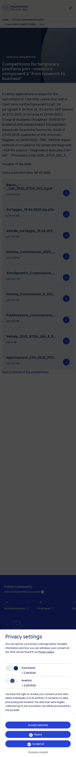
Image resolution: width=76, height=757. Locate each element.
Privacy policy (46, 652)
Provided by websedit (38, 752)
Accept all (38, 743)
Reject (38, 734)
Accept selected (38, 725)
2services (29, 672)
